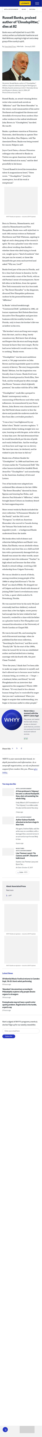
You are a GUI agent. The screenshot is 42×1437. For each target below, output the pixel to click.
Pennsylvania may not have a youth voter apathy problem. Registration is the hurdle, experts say (19, 1004)
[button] (5, 1429)
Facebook (12, 748)
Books (24, 9)
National (32, 9)
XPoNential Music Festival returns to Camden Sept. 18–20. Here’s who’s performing (21, 979)
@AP (10, 895)
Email (21, 748)
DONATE (25, 3)
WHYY (8, 3)
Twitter (17, 748)
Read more (9, 890)
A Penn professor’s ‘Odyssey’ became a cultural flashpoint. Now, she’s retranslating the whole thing (28, 795)
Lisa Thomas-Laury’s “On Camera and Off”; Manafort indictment (27, 855)
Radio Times (20, 848)
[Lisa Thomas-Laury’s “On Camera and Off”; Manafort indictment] (8, 852)
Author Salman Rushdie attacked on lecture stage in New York (27, 822)
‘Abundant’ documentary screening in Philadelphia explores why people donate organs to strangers (18, 991)
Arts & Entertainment (11, 9)
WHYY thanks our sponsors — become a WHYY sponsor (21, 216)
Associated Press (10, 46)
